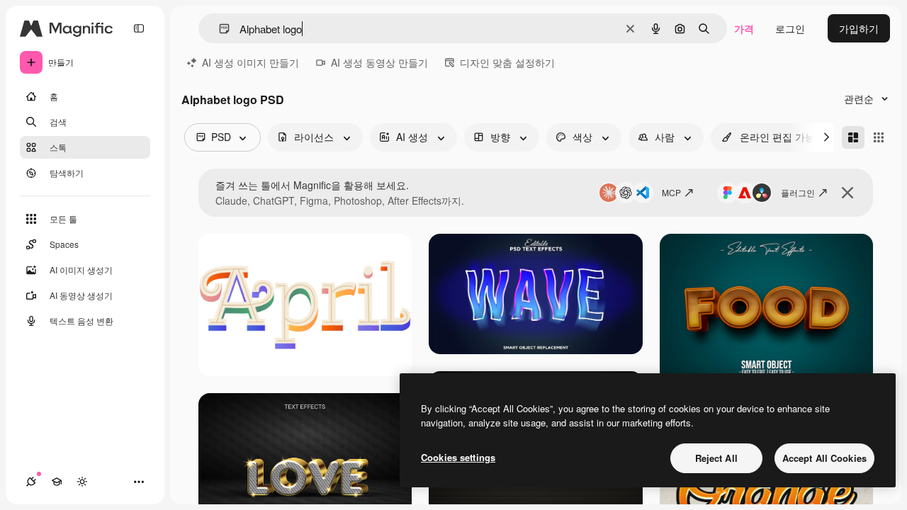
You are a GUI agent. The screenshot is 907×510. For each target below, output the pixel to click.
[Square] (878, 137)
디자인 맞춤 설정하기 (507, 62)
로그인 (790, 28)
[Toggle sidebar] (139, 28)
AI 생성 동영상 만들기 (379, 62)
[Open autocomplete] (218, 28)
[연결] (31, 481)
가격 (744, 28)
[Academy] (56, 481)
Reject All (716, 458)
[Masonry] (853, 137)
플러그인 (798, 192)
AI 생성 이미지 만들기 (250, 62)
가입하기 (859, 28)
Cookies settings (458, 457)
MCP (671, 192)
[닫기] (847, 192)
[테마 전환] (82, 481)
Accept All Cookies (824, 458)
